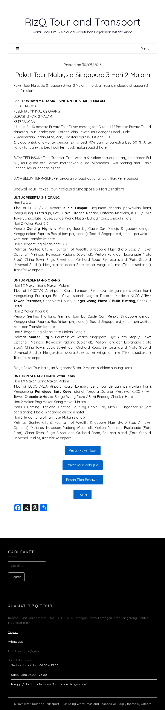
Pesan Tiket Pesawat (82, 480)
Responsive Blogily (113, 704)
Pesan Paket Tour (82, 450)
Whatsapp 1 (16, 641)
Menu (145, 48)
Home (82, 494)
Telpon (13, 632)
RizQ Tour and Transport (82, 21)
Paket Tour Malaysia (82, 465)
